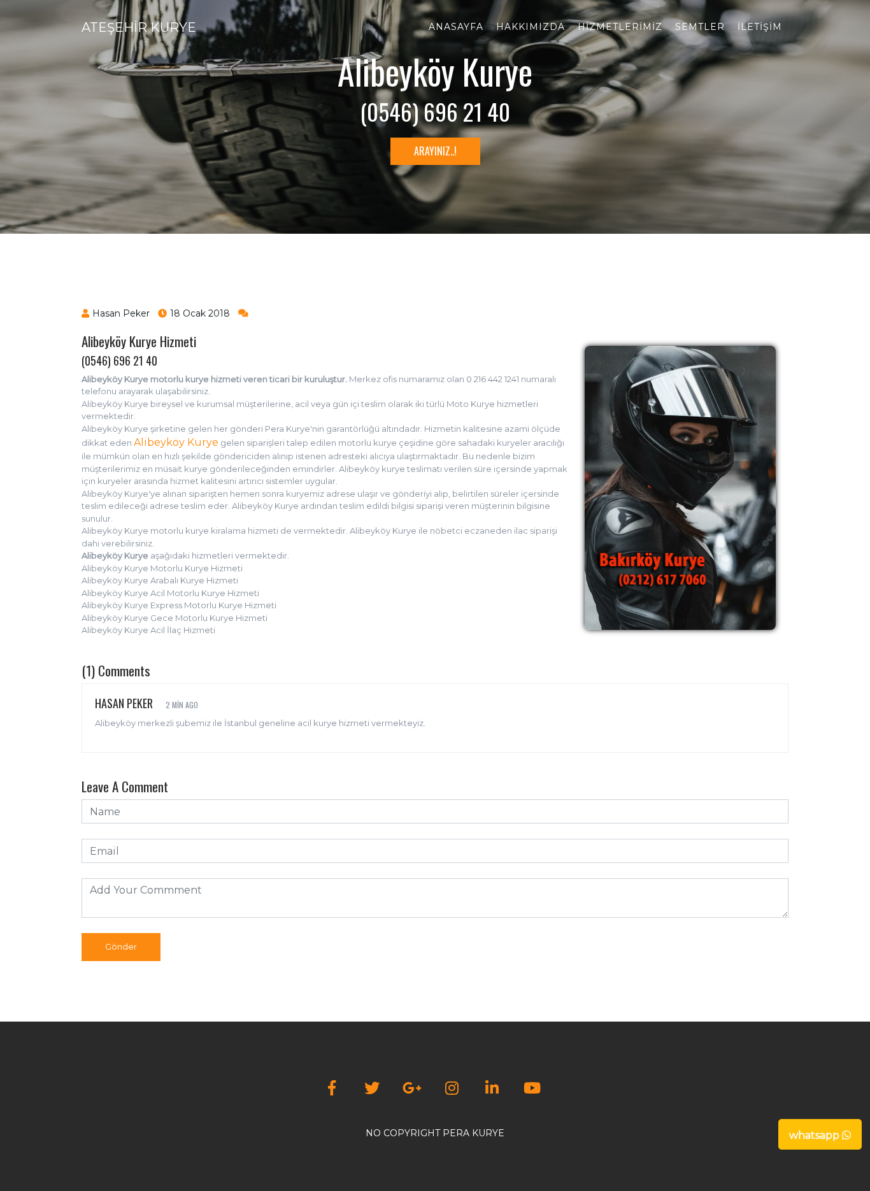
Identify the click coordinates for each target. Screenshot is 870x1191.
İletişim (760, 26)
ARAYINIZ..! (435, 151)
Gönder (121, 946)
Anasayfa (456, 26)
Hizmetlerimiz (620, 26)
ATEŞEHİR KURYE (139, 27)
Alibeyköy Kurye (176, 442)
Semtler (700, 26)
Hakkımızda (530, 26)
